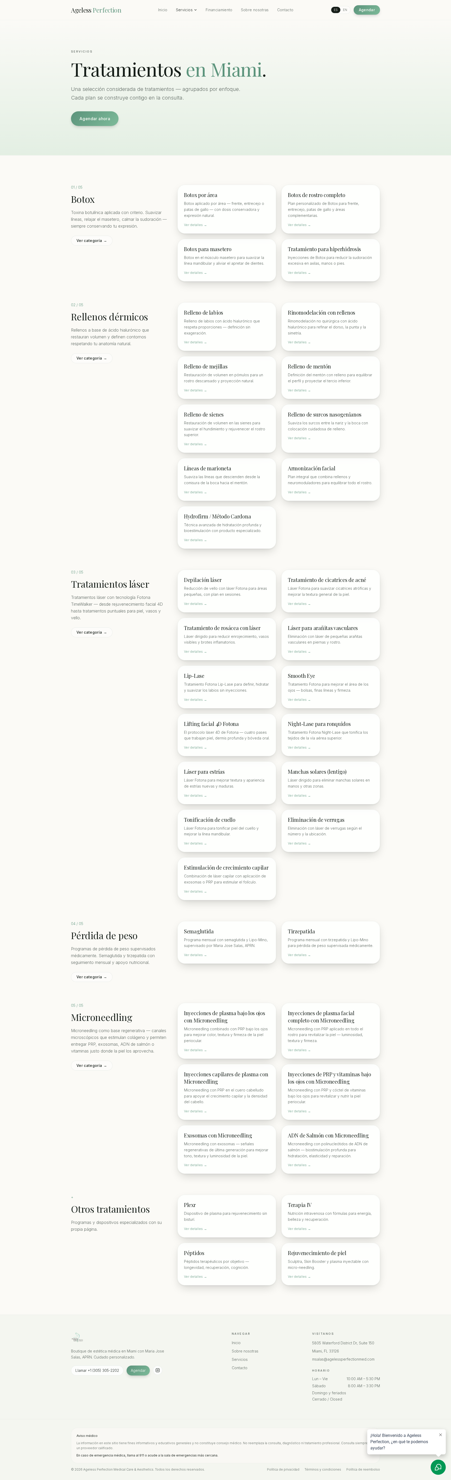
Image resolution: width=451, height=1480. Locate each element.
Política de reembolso (363, 1469)
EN (345, 10)
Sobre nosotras (255, 10)
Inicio (163, 10)
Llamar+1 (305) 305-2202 (97, 1370)
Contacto (285, 10)
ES (336, 10)
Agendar (367, 10)
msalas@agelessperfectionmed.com (343, 1359)
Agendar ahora (94, 118)
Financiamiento (219, 10)
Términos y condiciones (323, 1469)
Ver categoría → (91, 240)
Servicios (184, 10)
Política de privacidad (283, 1469)
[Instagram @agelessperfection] (157, 1370)
